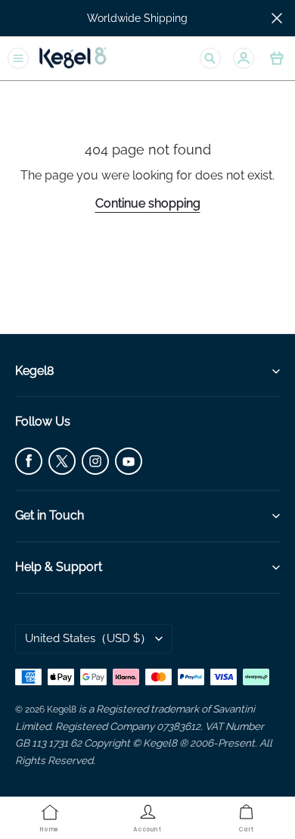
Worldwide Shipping (137, 18)
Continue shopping (147, 203)
